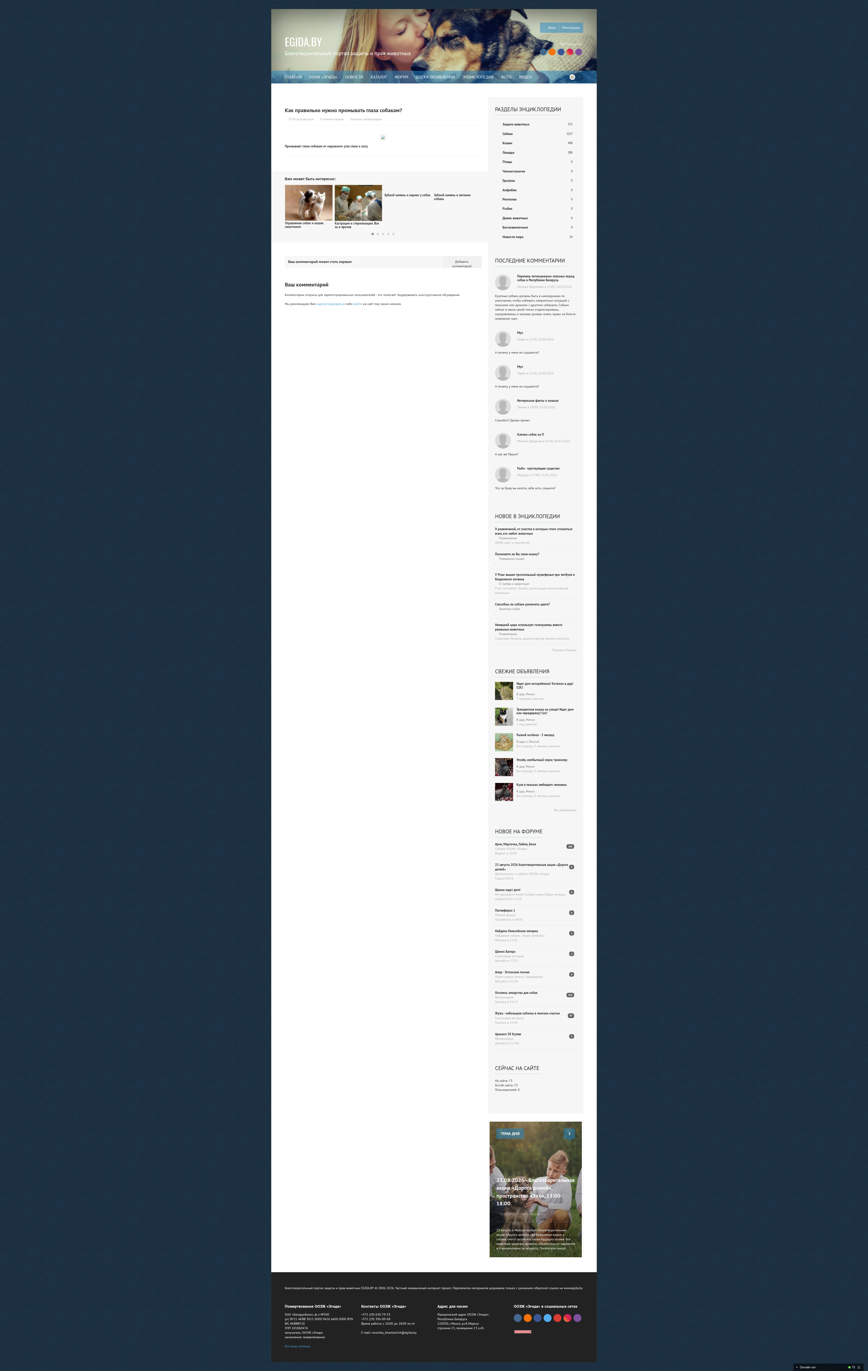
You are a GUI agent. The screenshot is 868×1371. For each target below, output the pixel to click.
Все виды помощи (297, 1346)
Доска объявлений (435, 77)
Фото (506, 77)
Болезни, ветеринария (366, 119)
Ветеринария (504, 997)
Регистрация (571, 28)
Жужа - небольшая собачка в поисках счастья (527, 1013)
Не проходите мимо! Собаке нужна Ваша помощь (530, 894)
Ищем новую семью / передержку (519, 977)
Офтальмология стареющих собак (453, 197)
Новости (354, 77)
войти (358, 304)
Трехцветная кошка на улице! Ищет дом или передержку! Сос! (545, 711)
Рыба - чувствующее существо (538, 468)
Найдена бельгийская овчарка (516, 931)
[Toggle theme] (576, 77)
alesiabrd (501, 1043)
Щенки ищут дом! (507, 890)
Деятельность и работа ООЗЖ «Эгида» (522, 874)
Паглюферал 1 (505, 910)
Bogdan (500, 853)
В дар (520, 694)
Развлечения (507, 538)
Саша (498, 878)
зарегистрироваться (331, 304)
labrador (501, 961)
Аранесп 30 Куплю (508, 1034)
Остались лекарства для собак (516, 993)
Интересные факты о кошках (538, 401)
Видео (525, 77)
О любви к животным (513, 584)
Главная (293, 77)
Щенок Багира (505, 952)
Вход (551, 28)
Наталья (500, 940)
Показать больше (563, 650)
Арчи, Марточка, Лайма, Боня (515, 844)
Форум (401, 77)
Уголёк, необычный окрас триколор (542, 760)
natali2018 (502, 899)
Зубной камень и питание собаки (353, 197)
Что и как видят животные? (403, 191)
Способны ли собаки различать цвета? (522, 604)
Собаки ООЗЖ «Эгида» (511, 849)
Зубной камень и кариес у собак (308, 195)
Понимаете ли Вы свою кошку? (517, 554)
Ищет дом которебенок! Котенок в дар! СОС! (545, 686)
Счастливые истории (509, 956)
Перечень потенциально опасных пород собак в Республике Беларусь (545, 278)
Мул (520, 333)
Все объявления (564, 810)
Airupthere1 (503, 919)
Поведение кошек (511, 559)
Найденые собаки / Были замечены (520, 936)
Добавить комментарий (462, 264)
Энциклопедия (477, 77)
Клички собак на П (530, 435)
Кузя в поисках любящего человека (542, 785)
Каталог (379, 77)
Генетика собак (509, 609)
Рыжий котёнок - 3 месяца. (536, 735)
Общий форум (505, 915)
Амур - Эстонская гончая (512, 972)
